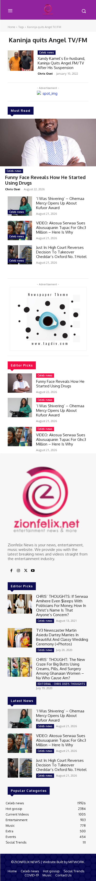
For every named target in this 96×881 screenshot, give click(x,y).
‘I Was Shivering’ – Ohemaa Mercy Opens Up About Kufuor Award (60, 203)
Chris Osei (12, 189)
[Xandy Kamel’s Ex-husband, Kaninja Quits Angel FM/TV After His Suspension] (21, 60)
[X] (25, 570)
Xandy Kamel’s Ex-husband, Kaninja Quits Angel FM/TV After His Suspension (61, 63)
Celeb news (14, 171)
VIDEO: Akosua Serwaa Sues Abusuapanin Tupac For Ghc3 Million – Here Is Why (61, 228)
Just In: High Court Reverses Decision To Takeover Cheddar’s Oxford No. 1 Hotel (61, 252)
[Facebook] (11, 570)
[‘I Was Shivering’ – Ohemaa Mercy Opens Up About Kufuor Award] (20, 206)
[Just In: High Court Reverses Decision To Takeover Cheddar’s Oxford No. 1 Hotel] (20, 255)
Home (11, 27)
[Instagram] (18, 570)
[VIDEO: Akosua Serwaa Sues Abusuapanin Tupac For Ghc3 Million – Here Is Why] (20, 230)
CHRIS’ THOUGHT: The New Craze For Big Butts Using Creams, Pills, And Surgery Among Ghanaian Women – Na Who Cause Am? (60, 668)
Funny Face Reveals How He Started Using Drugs (45, 180)
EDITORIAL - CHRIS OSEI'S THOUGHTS (61, 684)
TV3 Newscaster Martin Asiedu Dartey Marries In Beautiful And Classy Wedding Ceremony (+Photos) (62, 637)
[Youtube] (32, 570)
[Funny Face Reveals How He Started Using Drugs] (48, 143)
